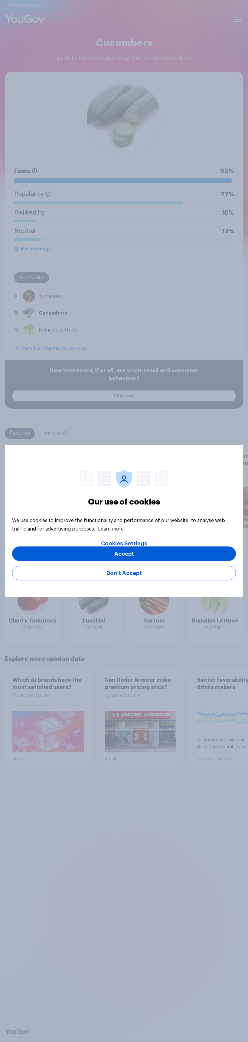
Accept (124, 553)
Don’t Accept (124, 573)
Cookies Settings (124, 543)
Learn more (111, 528)
